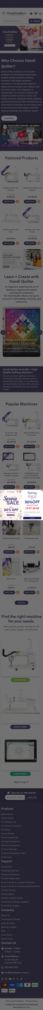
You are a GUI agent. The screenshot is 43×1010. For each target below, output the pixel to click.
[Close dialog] (42, 490)
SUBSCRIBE (32, 518)
